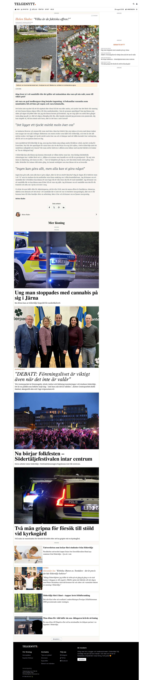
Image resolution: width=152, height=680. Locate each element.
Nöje (52, 9)
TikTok (63, 658)
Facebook (64, 660)
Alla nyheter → (56, 639)
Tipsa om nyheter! (46, 655)
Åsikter (41, 9)
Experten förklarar (28, 658)
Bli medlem (82, 659)
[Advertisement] (119, 26)
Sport (47, 9)
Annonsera (44, 658)
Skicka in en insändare (47, 663)
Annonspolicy (27, 668)
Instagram (64, 655)
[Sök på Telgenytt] (133, 4)
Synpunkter (44, 660)
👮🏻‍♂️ (33, 9)
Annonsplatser (27, 655)
